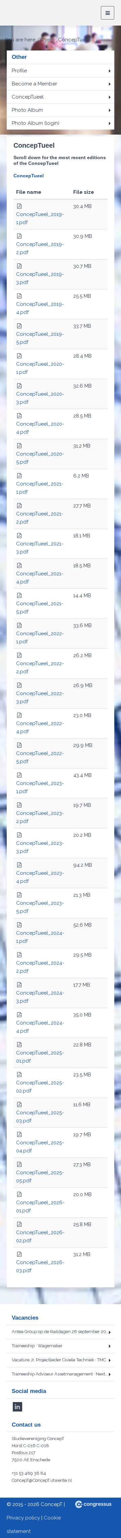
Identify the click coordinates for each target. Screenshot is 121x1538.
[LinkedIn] (17, 1406)
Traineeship (37, 1345)
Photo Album (27, 110)
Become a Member (34, 84)
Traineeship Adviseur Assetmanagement (63, 1373)
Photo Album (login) (35, 123)
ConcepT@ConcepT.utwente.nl (42, 1480)
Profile (19, 71)
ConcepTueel (28, 97)
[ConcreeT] (32, 13)
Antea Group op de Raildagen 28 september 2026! (63, 1331)
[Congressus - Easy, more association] (93, 1504)
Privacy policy (23, 1518)
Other (44, 40)
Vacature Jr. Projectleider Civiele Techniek (59, 1359)
